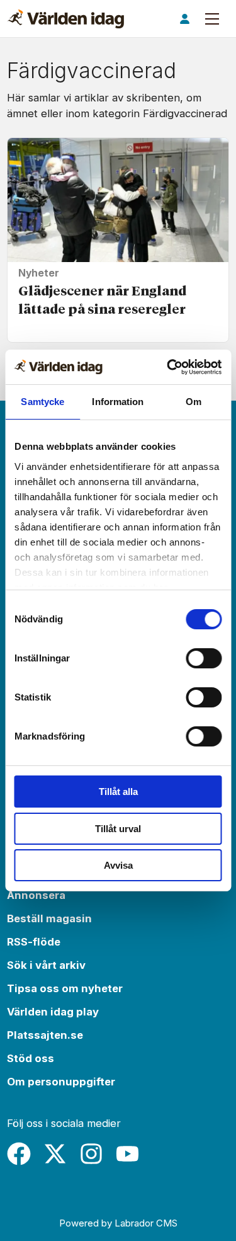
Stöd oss (30, 1058)
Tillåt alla (118, 791)
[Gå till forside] (66, 19)
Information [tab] (117, 401)
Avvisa (118, 865)
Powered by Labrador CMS (118, 1223)
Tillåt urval (118, 828)
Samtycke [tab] (42, 401)
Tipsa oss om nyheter (65, 988)
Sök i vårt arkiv (46, 965)
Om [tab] (193, 401)
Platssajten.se (45, 1035)
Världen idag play (53, 1011)
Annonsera (36, 895)
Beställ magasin (49, 918)
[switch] (204, 658)
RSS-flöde (33, 941)
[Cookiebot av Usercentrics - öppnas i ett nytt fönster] (168, 367)
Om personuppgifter (61, 1081)
